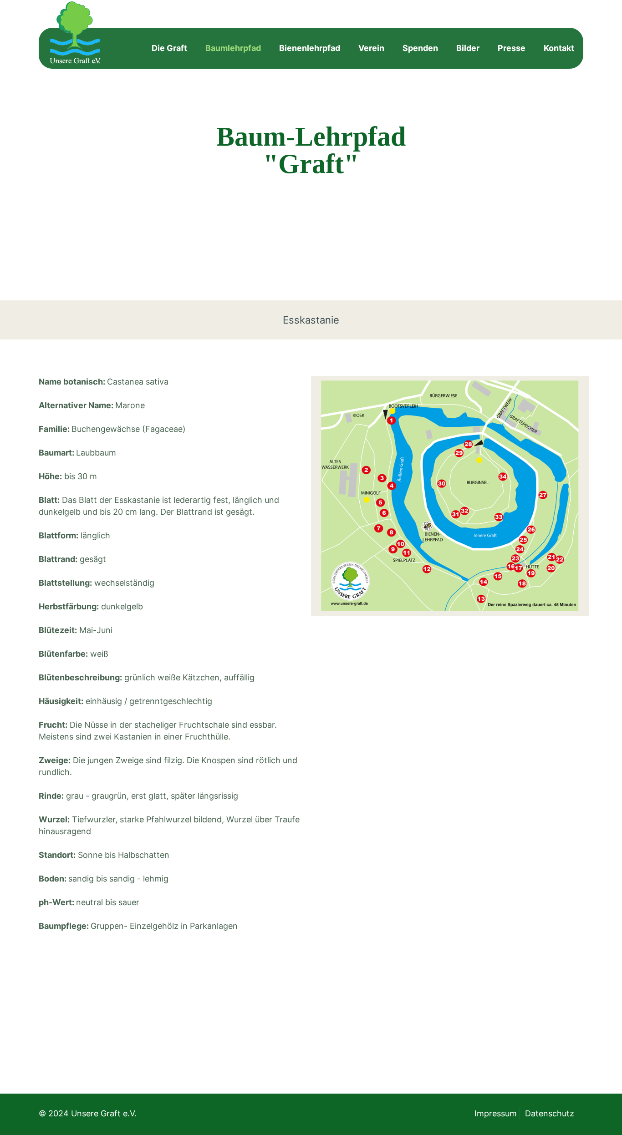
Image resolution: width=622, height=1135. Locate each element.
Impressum (495, 1113)
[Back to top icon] (578, 1116)
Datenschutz (549, 1113)
